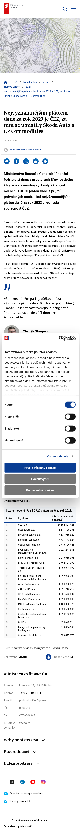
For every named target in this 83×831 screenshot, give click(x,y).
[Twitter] (26, 161)
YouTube (32, 782)
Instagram (43, 782)
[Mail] (7, 161)
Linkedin (22, 782)
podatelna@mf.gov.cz (32, 700)
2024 (28, 86)
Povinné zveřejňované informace (29, 820)
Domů (14, 82)
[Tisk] (45, 161)
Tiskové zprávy (12, 86)
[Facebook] (16, 161)
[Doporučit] (36, 161)
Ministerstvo (30, 82)
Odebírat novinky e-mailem (26, 793)
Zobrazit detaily (57, 456)
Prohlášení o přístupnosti (18, 826)
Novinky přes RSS (19, 801)
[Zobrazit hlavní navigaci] (73, 8)
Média (46, 82)
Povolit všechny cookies (40, 467)
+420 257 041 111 (30, 693)
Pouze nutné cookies (40, 490)
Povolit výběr (40, 479)
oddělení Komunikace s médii (25, 150)
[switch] (70, 416)
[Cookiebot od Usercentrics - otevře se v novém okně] (59, 338)
